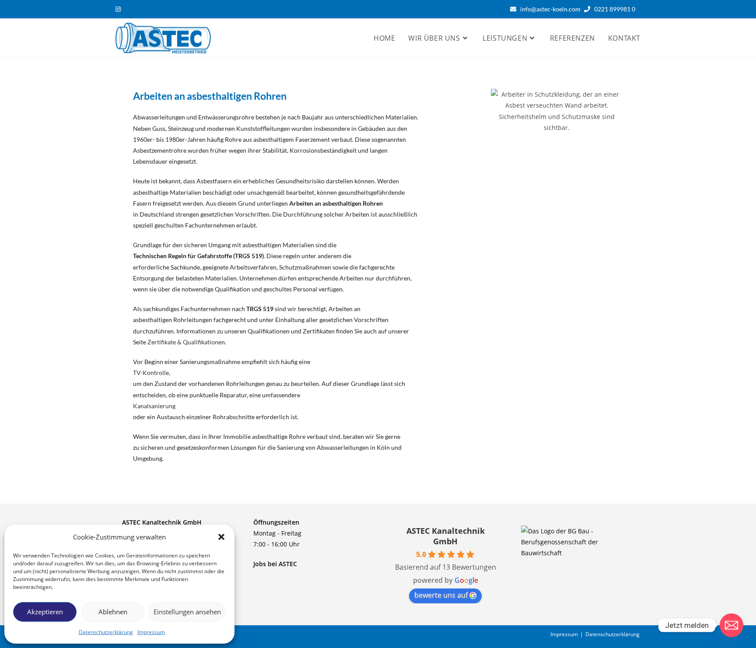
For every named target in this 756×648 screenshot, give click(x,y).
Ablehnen (112, 611)
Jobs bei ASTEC (275, 564)
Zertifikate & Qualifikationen (186, 342)
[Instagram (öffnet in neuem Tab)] (119, 9)
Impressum (151, 632)
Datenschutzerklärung (106, 632)
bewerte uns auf (441, 595)
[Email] (731, 625)
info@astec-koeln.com (550, 9)
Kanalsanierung (154, 406)
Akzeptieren (45, 611)
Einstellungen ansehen (187, 611)
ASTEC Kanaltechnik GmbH (445, 535)
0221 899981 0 (616, 9)
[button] (221, 536)
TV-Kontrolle (151, 372)
